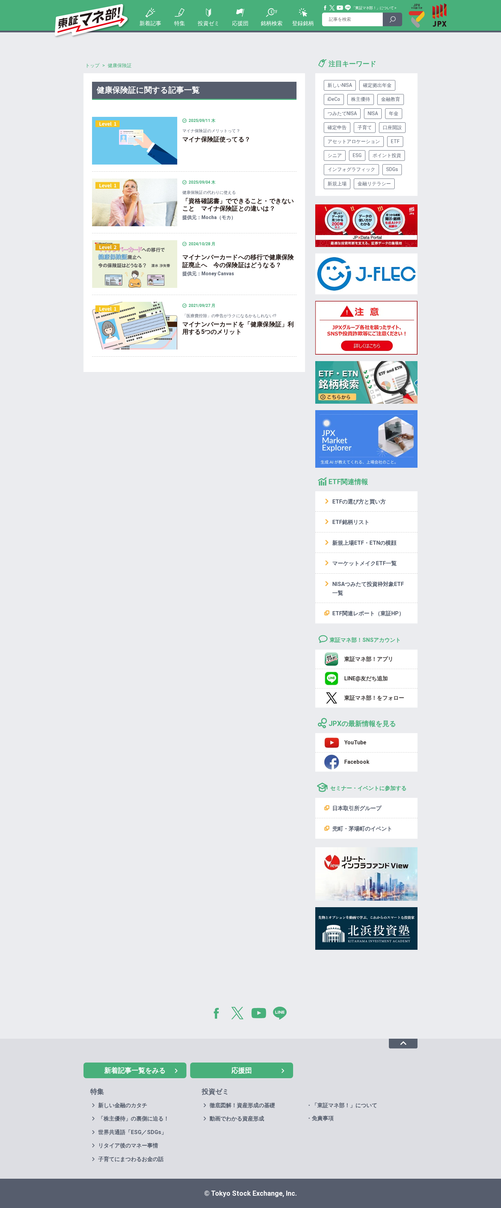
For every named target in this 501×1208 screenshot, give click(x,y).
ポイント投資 (387, 155)
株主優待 (360, 99)
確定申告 (337, 127)
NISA (373, 113)
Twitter (332, 7)
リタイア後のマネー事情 (128, 1145)
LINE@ (282, 1014)
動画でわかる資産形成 (237, 1118)
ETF (395, 141)
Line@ (348, 7)
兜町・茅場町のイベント (362, 828)
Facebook (325, 7)
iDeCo (334, 99)
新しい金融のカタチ (122, 1105)
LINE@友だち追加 (366, 678)
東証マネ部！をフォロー (374, 698)
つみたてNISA (342, 113)
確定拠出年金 (377, 85)
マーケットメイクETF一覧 (364, 563)
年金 (393, 113)
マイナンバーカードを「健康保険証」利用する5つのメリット (238, 328)
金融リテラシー (374, 183)
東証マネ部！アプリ (368, 659)
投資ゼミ (208, 23)
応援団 (240, 23)
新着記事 (150, 23)
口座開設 (392, 127)
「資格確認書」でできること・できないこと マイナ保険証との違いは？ (238, 204)
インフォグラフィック (351, 169)
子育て (365, 127)
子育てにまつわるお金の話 (131, 1159)
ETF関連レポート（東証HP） (368, 613)
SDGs (392, 169)
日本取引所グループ (356, 808)
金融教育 (390, 99)
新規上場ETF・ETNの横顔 (364, 543)
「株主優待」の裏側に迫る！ (133, 1118)
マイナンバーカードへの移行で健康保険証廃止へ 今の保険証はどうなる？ (238, 260)
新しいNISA (340, 85)
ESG (357, 155)
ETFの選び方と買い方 (359, 501)
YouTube (340, 7)
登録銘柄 (303, 23)
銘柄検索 (272, 23)
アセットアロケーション (354, 141)
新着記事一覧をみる (135, 1070)
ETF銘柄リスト (350, 522)
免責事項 (323, 1118)
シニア (335, 155)
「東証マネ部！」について (373, 8)
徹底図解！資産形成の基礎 (242, 1105)
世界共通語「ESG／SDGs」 (132, 1132)
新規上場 (337, 183)
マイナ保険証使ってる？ (216, 139)
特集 (179, 23)
